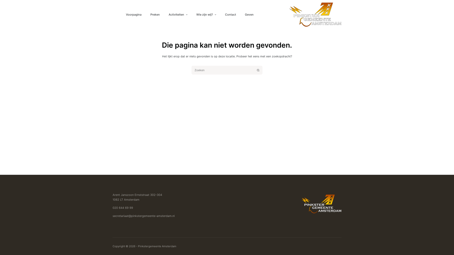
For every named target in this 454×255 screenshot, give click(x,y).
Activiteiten (176, 14)
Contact (230, 14)
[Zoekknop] (258, 70)
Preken (155, 14)
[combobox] (223, 70)
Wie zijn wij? (204, 14)
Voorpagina (134, 14)
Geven (249, 14)
